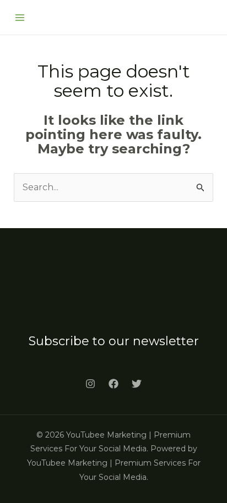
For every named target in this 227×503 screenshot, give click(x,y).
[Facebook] (113, 384)
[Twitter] (137, 384)
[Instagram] (90, 384)
